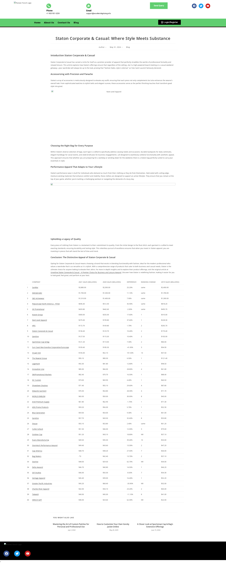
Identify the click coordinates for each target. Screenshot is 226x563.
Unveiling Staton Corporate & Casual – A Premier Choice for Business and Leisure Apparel (86, 272)
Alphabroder (37, 293)
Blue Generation (38, 413)
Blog (76, 22)
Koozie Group (37, 315)
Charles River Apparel (40, 489)
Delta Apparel (37, 467)
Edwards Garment (39, 391)
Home (37, 22)
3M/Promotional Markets (42, 374)
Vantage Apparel (38, 478)
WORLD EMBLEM (38, 396)
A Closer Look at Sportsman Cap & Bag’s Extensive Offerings (155, 525)
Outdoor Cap (37, 434)
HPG (33, 325)
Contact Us (64, 22)
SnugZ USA (36, 353)
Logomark (36, 364)
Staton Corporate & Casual (42, 331)
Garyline (35, 418)
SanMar (35, 287)
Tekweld (35, 494)
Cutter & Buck (37, 429)
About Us (49, 22)
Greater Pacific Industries (42, 483)
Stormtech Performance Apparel (45, 445)
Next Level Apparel (39, 320)
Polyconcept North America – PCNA (46, 304)
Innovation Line (38, 369)
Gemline (35, 336)
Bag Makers (36, 456)
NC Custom (36, 380)
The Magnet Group (39, 358)
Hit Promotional (38, 309)
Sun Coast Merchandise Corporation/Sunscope (50, 347)
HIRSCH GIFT (37, 500)
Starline (35, 462)
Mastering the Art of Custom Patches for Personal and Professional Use (71, 525)
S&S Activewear (38, 298)
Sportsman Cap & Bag (40, 342)
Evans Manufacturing (40, 440)
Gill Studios (36, 473)
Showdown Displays (40, 385)
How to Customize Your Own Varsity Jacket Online (113, 525)
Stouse (34, 423)
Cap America (37, 451)
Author (102, 47)
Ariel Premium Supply (40, 402)
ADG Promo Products (40, 407)
